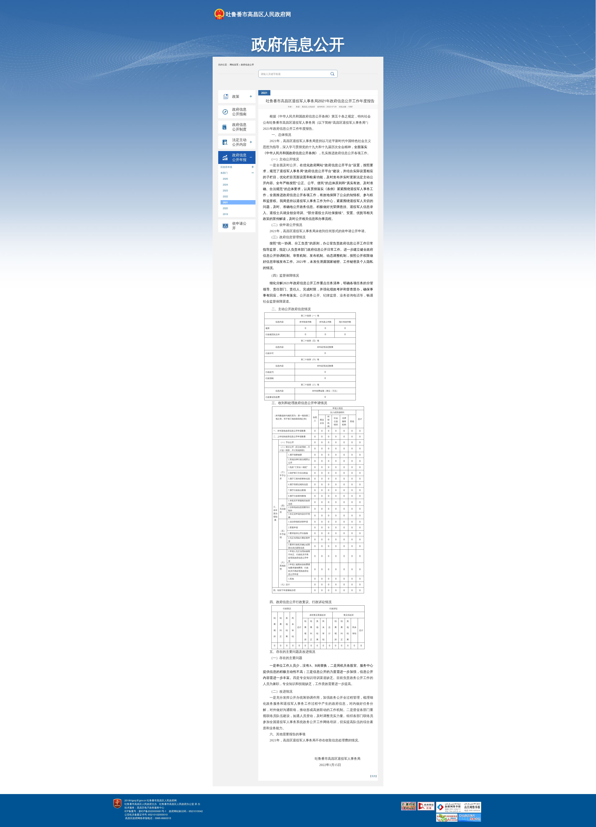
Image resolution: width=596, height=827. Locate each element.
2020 (225, 208)
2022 (225, 196)
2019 (225, 214)
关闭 (373, 776)
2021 (225, 202)
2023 (225, 190)
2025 (225, 178)
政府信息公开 (247, 64)
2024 (225, 184)
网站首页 (234, 64)
